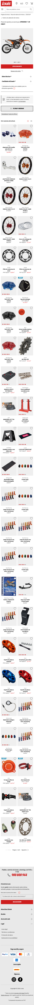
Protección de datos (7, 935)
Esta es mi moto (17, 66)
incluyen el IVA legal (19, 993)
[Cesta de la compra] (31, 3)
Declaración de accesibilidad (9, 938)
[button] (31, 9)
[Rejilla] (28, 121)
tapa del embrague (25, 299)
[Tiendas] (16, 3)
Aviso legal (4, 929)
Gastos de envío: (5, 995)
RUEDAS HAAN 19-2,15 (25, 179)
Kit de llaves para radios (25, 659)
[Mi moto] (21, 3)
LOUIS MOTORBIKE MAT (25, 449)
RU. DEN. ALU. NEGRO (25, 840)
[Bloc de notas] (26, 3)
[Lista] (31, 121)
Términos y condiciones (8, 932)
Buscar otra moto (16, 71)
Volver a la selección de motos (10, 18)
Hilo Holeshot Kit (25, 780)
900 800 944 (19, 875)
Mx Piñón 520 (25, 359)
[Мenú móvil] (2, 9)
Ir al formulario (22, 101)
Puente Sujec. (25, 479)
